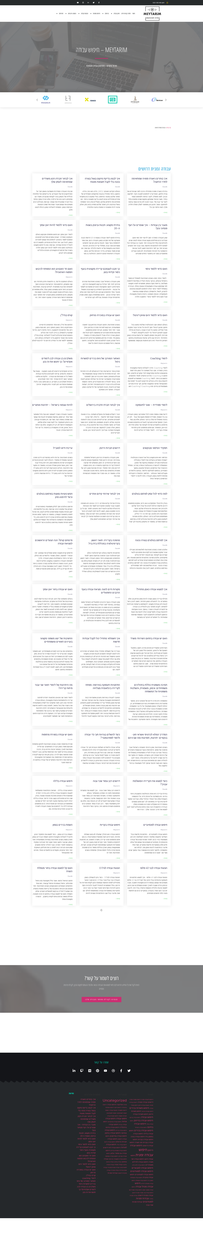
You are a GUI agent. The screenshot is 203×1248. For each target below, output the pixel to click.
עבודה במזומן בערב (62, 1222)
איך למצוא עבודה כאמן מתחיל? (151, 589)
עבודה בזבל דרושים (62, 914)
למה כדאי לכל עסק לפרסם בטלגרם (149, 493)
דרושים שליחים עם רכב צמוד (153, 1087)
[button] (37, 99)
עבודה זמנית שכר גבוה (61, 1000)
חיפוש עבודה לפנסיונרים (155, 824)
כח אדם (107, 13)
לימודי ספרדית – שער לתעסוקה (151, 404)
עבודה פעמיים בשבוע (61, 1043)
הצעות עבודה (84, 13)
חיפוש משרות (96, 13)
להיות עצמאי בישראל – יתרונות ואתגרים (52, 404)
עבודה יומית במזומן (110, 1087)
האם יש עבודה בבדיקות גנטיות (152, 914)
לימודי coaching (158, 358)
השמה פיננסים (72, 13)
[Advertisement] (101, 147)
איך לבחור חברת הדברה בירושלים (103, 404)
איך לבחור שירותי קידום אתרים (104, 493)
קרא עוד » (165, 212)
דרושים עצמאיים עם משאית (58, 957)
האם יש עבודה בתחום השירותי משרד (148, 638)
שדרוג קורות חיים (126, 13)
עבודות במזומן (65, 1132)
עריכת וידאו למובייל (62, 447)
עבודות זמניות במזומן (109, 957)
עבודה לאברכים (159, 1175)
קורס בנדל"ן (66, 315)
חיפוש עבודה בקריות (110, 824)
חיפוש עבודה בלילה (62, 780)
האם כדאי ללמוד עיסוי (156, 268)
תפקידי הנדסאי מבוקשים (155, 447)
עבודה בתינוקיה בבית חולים (106, 1132)
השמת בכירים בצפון (62, 824)
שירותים (61, 13)
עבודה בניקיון (160, 1132)
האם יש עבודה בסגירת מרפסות (57, 734)
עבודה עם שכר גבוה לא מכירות (104, 1043)
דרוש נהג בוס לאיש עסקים (154, 957)
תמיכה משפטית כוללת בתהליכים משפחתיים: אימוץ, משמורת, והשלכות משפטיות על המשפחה (148, 688)
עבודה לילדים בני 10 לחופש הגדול (103, 914)
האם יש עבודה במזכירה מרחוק (105, 315)
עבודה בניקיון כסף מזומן (155, 1222)
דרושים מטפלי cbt (158, 1043)
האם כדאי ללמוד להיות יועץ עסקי (56, 225)
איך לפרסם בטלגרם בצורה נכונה (151, 540)
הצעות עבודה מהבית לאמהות (105, 1175)
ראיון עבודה (117, 13)
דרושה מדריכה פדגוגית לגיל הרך (56, 1087)
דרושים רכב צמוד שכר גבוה (106, 780)
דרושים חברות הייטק (110, 447)
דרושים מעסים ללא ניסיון (107, 1000)
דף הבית (169, 128)
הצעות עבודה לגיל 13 (109, 867)
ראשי (133, 13)
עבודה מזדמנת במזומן (109, 1222)
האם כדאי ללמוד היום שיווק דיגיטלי (150, 315)
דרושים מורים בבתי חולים (154, 1000)
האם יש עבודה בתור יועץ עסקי (57, 589)
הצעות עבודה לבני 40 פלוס (153, 867)
